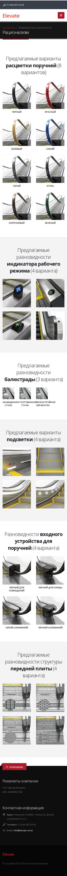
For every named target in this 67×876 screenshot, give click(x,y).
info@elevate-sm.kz (23, 830)
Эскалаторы (9, 27)
